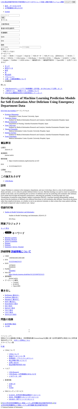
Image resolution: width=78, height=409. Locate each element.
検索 (73, 2)
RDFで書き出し (10, 301)
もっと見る (5, 228)
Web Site (7, 111)
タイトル (4, 20)
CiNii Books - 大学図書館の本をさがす (22, 374)
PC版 (2, 346)
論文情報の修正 (10, 324)
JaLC (5, 56)
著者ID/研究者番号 (7, 28)
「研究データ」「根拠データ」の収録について (22, 91)
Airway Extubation (11, 241)
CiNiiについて (14, 354)
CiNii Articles (20, 58)
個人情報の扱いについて (18, 360)
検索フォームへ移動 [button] (56, 2)
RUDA (70, 56)
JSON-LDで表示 (10, 314)
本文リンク (5, 49)
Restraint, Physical (11, 239)
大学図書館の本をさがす (14, 8)
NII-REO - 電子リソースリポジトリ (21, 399)
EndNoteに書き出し (12, 297)
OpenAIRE (60, 60)
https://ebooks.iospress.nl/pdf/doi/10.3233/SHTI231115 (26, 274)
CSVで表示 (9, 312)
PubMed (14, 60)
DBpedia (57, 58)
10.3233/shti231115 (15, 261)
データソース (6, 53)
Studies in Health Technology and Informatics (19, 212)
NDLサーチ (37, 56)
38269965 (12, 271)
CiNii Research (14, 372)
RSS (10, 386)
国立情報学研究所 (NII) (17, 365)
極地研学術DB (48, 60)
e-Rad (73, 58)
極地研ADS (36, 60)
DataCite (27, 56)
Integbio (6, 60)
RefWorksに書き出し (12, 295)
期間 (2, 45)
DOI (2, 41)
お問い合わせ (14, 362)
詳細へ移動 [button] (45, 2)
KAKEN (65, 58)
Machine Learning (11, 238)
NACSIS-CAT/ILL (45, 58)
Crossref (19, 56)
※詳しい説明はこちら (22, 340)
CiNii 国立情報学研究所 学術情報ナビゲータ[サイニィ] (20, 2)
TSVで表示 (9, 310)
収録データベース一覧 (17, 356)
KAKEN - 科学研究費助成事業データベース (25, 395)
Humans (7, 243)
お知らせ (12, 384)
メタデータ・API (15, 376)
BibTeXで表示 (10, 308)
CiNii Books (32, 58)
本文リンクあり (9, 51)
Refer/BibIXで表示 (11, 304)
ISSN (2, 37)
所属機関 (4, 33)
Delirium (8, 245)
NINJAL (10, 58)
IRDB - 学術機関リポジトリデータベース (24, 397)
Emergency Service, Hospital (14, 247)
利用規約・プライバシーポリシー (21, 358)
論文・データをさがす (13, 6)
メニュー (67, 2)
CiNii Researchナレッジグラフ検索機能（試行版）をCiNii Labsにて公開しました (33, 88)
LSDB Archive (24, 60)
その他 (7, 326)
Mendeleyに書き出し (12, 299)
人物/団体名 (5, 24)
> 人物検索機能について (17, 79)
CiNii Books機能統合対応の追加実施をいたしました (23, 93)
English (7, 12)
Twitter (11, 387)
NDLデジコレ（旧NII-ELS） (54, 56)
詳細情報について (21, 251)
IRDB (11, 56)
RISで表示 (8, 306)
